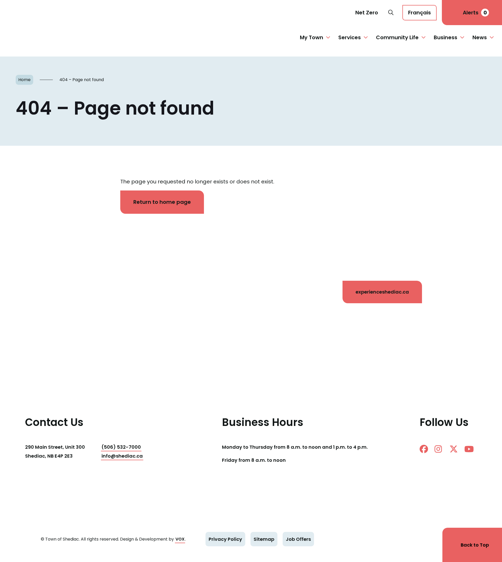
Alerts (475, 12)
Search (391, 12)
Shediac (27, 12)
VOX (180, 539)
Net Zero (366, 12)
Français (419, 12)
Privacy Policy (225, 539)
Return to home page (162, 202)
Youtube (470, 449)
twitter (455, 449)
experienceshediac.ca (382, 292)
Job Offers (298, 539)
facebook (426, 449)
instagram (441, 449)
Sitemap (264, 539)
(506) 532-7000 (121, 447)
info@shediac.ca (122, 456)
